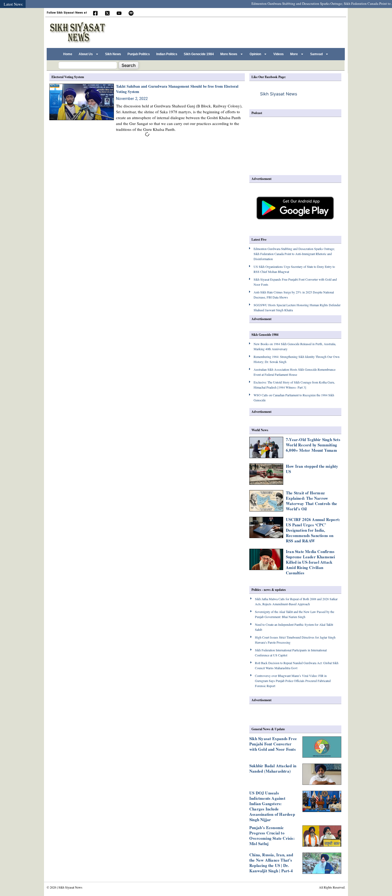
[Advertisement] (246, 32)
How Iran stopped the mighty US (312, 468)
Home (67, 54)
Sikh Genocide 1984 (199, 54)
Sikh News (113, 54)
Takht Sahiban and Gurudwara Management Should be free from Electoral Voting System (177, 88)
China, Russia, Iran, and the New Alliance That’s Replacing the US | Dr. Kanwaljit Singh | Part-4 (271, 863)
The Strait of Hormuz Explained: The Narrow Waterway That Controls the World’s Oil (311, 501)
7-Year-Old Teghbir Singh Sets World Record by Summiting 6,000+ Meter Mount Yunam (313, 445)
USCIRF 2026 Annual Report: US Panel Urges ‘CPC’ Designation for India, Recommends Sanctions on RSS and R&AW (313, 530)
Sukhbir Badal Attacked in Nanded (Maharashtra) (272, 768)
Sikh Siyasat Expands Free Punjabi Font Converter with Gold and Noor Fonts (273, 744)
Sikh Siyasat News (278, 93)
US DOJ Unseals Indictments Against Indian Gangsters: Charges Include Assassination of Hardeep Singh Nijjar (272, 806)
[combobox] (88, 65)
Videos (278, 54)
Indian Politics (166, 54)
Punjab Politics (138, 54)
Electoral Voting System (67, 77)
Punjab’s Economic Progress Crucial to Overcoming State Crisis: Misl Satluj (272, 835)
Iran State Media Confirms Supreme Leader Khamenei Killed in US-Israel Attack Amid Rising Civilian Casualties (310, 562)
